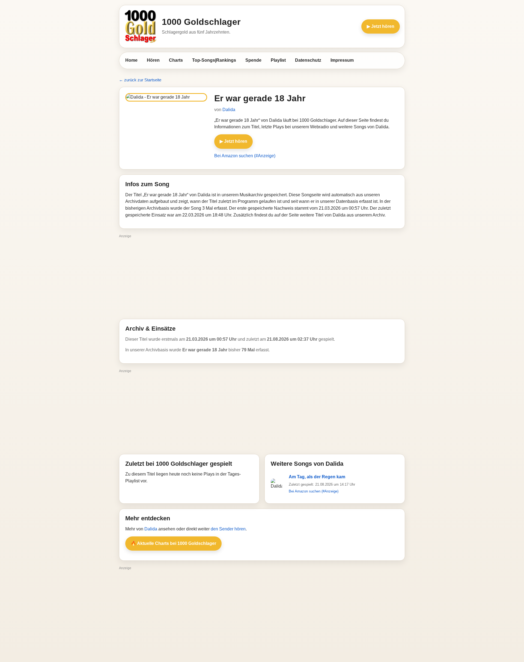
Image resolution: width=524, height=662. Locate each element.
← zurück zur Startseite (140, 80)
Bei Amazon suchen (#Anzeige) (244, 155)
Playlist (278, 60)
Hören (153, 60)
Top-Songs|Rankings (214, 60)
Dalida (228, 109)
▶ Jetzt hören (380, 26)
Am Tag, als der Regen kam (317, 476)
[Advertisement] (262, 278)
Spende (253, 60)
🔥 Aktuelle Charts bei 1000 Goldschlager (173, 543)
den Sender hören (228, 529)
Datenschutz (308, 60)
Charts (176, 60)
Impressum (342, 60)
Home (131, 60)
